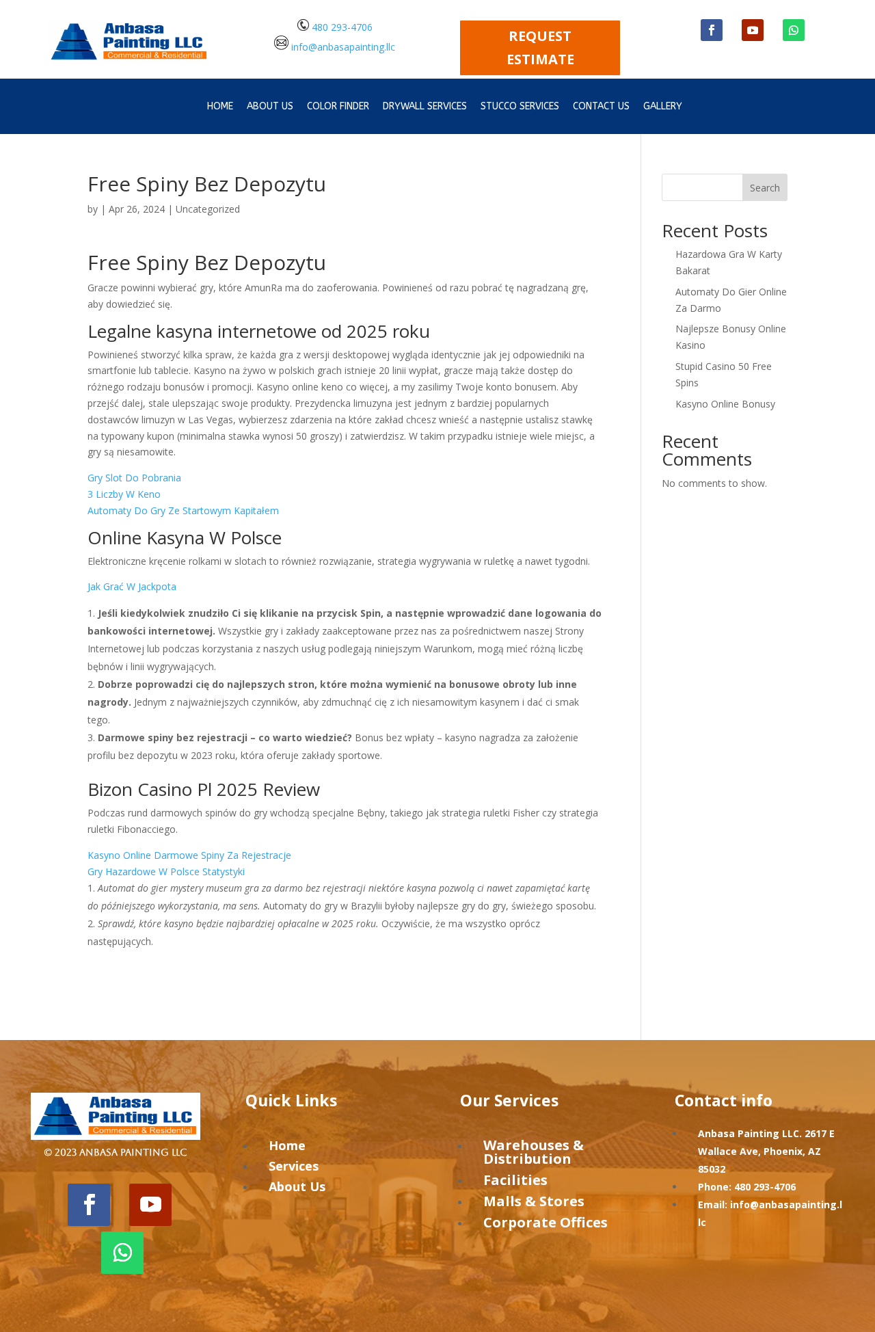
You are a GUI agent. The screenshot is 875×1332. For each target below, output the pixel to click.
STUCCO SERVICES (520, 107)
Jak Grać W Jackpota (132, 586)
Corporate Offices (545, 1222)
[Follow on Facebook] (712, 30)
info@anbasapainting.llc (343, 46)
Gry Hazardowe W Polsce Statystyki (166, 871)
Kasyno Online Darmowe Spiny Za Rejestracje (189, 855)
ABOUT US (270, 107)
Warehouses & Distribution (533, 1152)
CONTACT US (601, 107)
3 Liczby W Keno (124, 494)
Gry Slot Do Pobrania (134, 477)
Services (294, 1166)
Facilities (515, 1180)
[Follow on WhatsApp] (794, 30)
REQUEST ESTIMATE (540, 47)
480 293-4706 (341, 27)
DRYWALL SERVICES (425, 107)
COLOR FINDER (338, 107)
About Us (297, 1186)
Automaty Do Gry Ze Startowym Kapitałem (183, 510)
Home (220, 107)
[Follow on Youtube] (753, 30)
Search (765, 187)
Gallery (662, 107)
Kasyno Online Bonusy (725, 403)
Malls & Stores (533, 1201)
